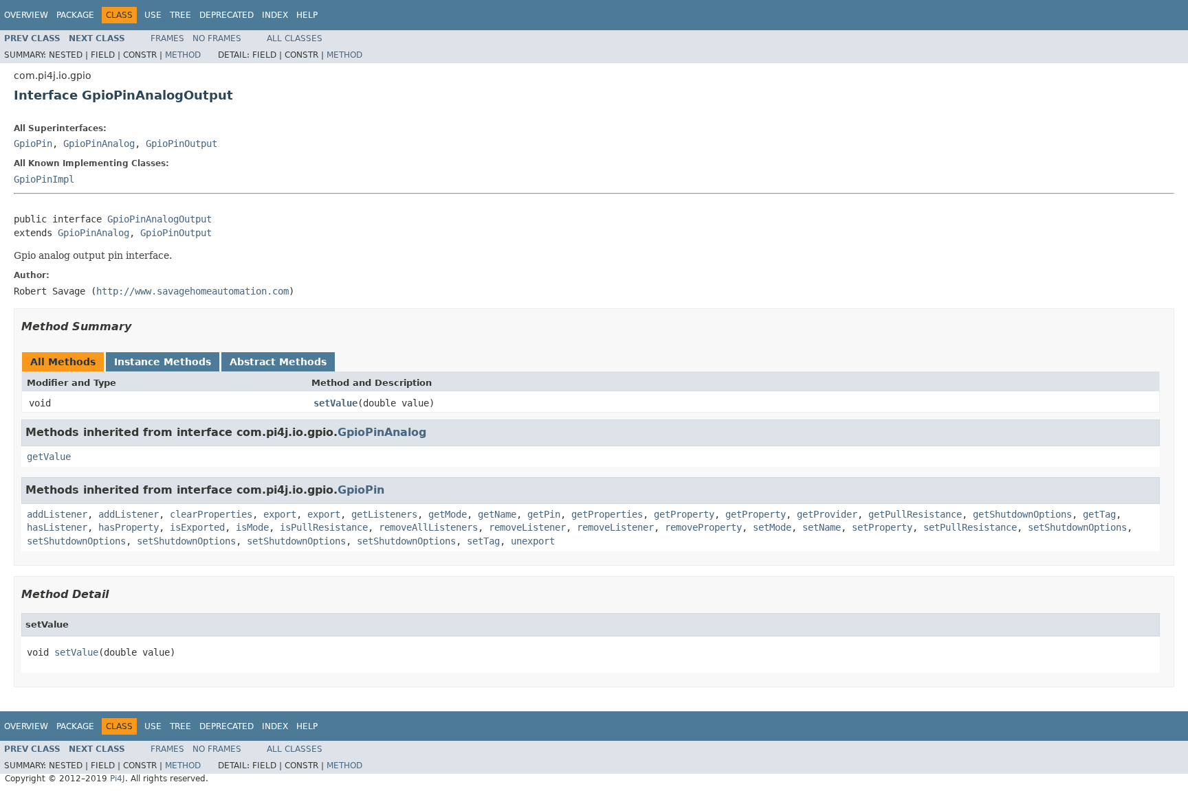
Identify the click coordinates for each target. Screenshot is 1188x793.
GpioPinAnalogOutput (159, 219)
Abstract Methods (278, 361)
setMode (772, 527)
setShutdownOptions (1077, 527)
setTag (483, 541)
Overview (26, 15)
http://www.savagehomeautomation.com (192, 291)
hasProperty (128, 527)
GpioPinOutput (181, 143)
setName (821, 527)
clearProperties (211, 514)
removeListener (527, 527)
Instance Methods (162, 361)
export (279, 514)
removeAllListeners (428, 527)
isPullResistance (324, 527)
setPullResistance (970, 527)
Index (275, 15)
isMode (252, 527)
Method (183, 55)
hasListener (57, 527)
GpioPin (33, 143)
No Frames (216, 38)
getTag (1099, 514)
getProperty (684, 514)
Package (75, 15)
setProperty (882, 527)
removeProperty (703, 527)
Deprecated (226, 15)
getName (497, 514)
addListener (57, 514)
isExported (197, 527)
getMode (447, 514)
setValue (336, 403)
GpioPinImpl (44, 179)
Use (153, 15)
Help (307, 15)
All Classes (294, 38)
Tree (180, 15)
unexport (533, 541)
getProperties (607, 514)
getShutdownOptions (1022, 514)
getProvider (827, 514)
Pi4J (117, 778)
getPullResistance (915, 514)
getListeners (384, 514)
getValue (49, 456)
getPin (543, 514)
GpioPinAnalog (99, 143)
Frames (167, 38)
